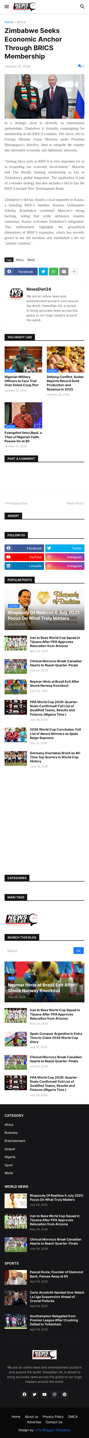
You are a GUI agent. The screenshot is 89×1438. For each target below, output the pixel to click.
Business (11, 1132)
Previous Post (17, 503)
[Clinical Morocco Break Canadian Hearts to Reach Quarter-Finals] (16, 666)
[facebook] (24, 1394)
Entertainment (15, 1141)
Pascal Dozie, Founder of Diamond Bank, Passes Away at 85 (56, 1274)
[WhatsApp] (53, 271)
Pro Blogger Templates (54, 1430)
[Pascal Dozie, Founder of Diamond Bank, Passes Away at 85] (16, 1277)
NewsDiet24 (38, 289)
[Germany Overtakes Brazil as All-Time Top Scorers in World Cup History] (16, 758)
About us (31, 1416)
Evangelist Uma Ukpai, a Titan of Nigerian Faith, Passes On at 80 (23, 437)
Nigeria (10, 1157)
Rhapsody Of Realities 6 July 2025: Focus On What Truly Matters (57, 1197)
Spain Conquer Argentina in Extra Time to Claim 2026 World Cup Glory (56, 1038)
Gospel (10, 1149)
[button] (6, 7)
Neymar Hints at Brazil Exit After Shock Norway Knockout (54, 683)
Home (9, 22)
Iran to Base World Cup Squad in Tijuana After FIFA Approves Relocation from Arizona (55, 642)
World (30, 260)
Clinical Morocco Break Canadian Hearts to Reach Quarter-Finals (56, 663)
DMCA (73, 1416)
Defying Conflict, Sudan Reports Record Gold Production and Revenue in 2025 (65, 383)
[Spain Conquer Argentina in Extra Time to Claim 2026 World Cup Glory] (16, 1039)
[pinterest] (64, 1394)
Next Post (74, 503)
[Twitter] (43, 271)
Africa (21, 22)
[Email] (63, 271)
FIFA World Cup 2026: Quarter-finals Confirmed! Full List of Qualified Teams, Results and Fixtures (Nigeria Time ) (54, 708)
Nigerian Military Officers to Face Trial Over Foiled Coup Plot (21, 381)
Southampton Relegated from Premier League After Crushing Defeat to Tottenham (54, 1320)
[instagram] (54, 1394)
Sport (9, 1165)
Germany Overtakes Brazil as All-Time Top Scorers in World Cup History (55, 757)
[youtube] (44, 1394)
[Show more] (74, 271)
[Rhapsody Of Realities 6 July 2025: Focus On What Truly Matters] (16, 1200)
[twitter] (34, 1394)
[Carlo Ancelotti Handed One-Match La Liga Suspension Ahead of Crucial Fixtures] (16, 1297)
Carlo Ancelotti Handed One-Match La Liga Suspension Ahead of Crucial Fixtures (57, 1296)
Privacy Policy (53, 1416)
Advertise (34, 1422)
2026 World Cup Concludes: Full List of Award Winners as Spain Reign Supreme (55, 733)
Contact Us (54, 1422)
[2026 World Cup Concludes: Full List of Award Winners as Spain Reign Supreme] (16, 734)
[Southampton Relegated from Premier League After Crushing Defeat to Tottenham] (16, 1321)
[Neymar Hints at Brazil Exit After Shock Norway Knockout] (16, 686)
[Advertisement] (44, 822)
